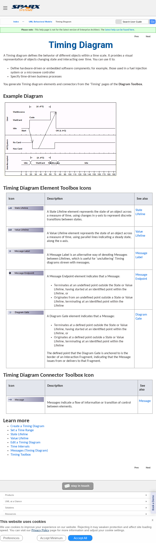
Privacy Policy (40, 530)
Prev (136, 36)
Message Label (141, 255)
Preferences (11, 538)
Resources (10, 514)
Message (145, 401)
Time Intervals (20, 446)
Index (16, 22)
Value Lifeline (140, 233)
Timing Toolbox (21, 454)
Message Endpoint (141, 277)
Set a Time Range (22, 430)
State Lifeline (140, 212)
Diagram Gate (141, 316)
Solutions (9, 507)
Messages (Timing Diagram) (29, 450)
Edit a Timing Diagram (25, 442)
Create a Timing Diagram (27, 426)
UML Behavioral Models (40, 22)
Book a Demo (153, 502)
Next (148, 36)
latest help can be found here (119, 30)
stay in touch (80, 485)
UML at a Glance (13, 501)
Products (9, 495)
